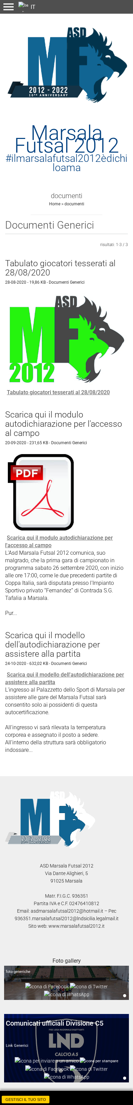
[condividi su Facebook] (47, 986)
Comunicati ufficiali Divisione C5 (54, 1023)
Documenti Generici (67, 282)
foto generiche (18, 971)
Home (54, 204)
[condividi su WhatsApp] (66, 994)
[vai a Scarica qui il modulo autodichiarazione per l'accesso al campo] (43, 492)
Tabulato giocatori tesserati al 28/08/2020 (58, 392)
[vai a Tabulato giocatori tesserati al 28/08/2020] (66, 339)
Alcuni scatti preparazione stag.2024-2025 (124, 995)
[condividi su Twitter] (89, 986)
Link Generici (17, 1045)
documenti (74, 204)
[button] (8, 7)
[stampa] (99, 1060)
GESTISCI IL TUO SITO (25, 1099)
